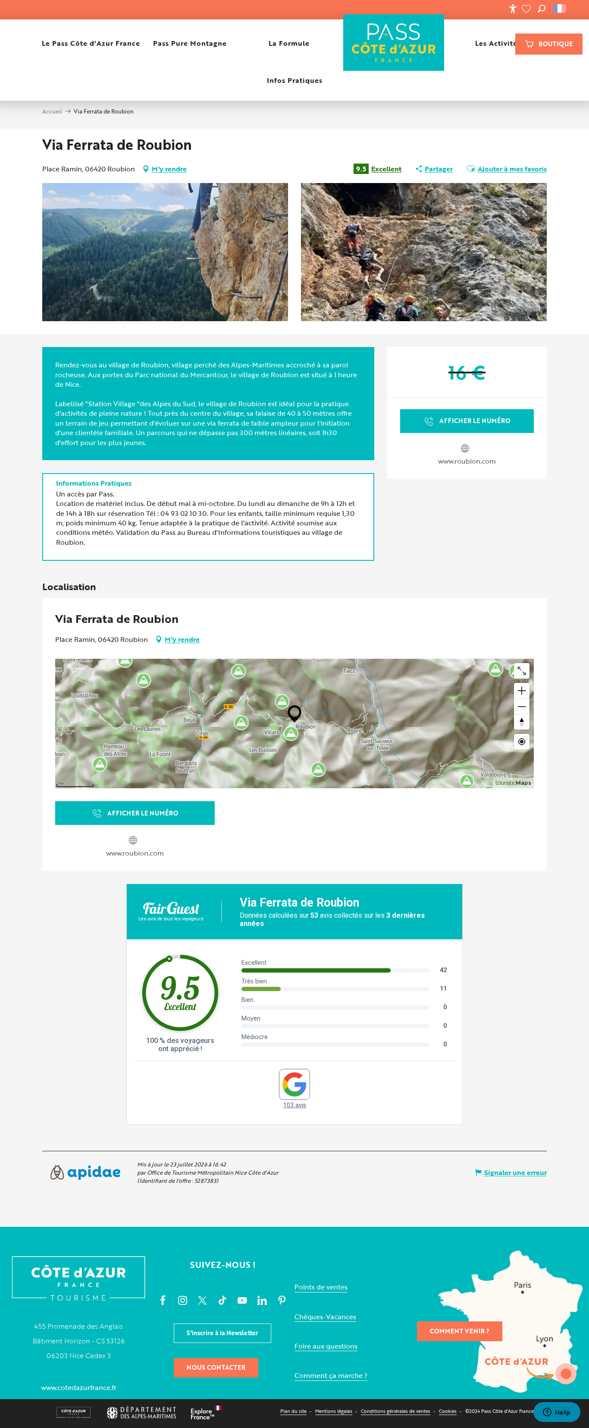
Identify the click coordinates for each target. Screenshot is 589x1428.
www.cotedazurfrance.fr (78, 1387)
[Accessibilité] (512, 8)
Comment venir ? (459, 1331)
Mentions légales (333, 1411)
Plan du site (293, 1411)
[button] (541, 8)
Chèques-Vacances (325, 1317)
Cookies (448, 1411)
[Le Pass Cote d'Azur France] (394, 43)
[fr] (560, 8)
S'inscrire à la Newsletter (222, 1332)
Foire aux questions (325, 1346)
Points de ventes (321, 1287)
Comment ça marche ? (330, 1376)
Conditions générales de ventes (395, 1411)
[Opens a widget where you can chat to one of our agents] (556, 1413)
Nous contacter (216, 1367)
